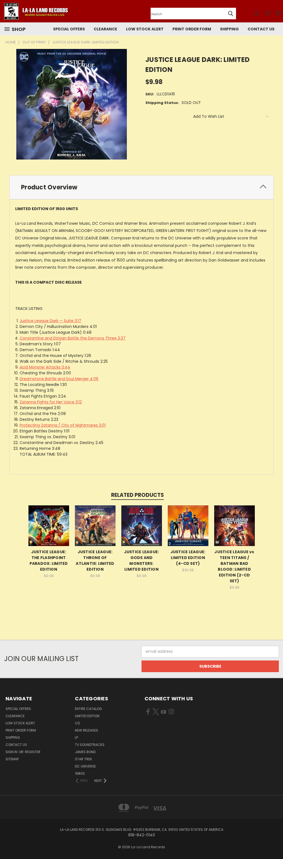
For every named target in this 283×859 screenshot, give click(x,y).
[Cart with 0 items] (277, 12)
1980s (80, 773)
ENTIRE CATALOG (88, 708)
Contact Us (261, 29)
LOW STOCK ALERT (145, 29)
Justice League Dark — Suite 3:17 (50, 320)
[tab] (141, 187)
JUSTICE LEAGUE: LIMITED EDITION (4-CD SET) (188, 557)
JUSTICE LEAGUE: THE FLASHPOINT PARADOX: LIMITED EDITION (49, 560)
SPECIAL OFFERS (69, 29)
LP (76, 737)
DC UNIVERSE (85, 766)
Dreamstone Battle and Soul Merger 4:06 (59, 379)
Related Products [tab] (137, 495)
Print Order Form (191, 29)
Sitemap (12, 759)
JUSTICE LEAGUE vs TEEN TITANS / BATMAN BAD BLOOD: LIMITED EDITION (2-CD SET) (234, 566)
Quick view (48, 525)
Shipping (229, 29)
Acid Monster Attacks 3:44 (45, 367)
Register (32, 752)
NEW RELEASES (86, 730)
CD (77, 723)
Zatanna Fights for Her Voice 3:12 (51, 402)
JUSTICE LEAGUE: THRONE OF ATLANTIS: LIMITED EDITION (95, 560)
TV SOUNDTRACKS (89, 744)
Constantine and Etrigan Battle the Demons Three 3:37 (72, 338)
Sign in (12, 752)
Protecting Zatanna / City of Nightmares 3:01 (63, 425)
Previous (274, 841)
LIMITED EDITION (87, 716)
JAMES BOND (85, 752)
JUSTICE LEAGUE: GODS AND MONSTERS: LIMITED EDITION (141, 560)
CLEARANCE (105, 29)
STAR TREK (83, 759)
